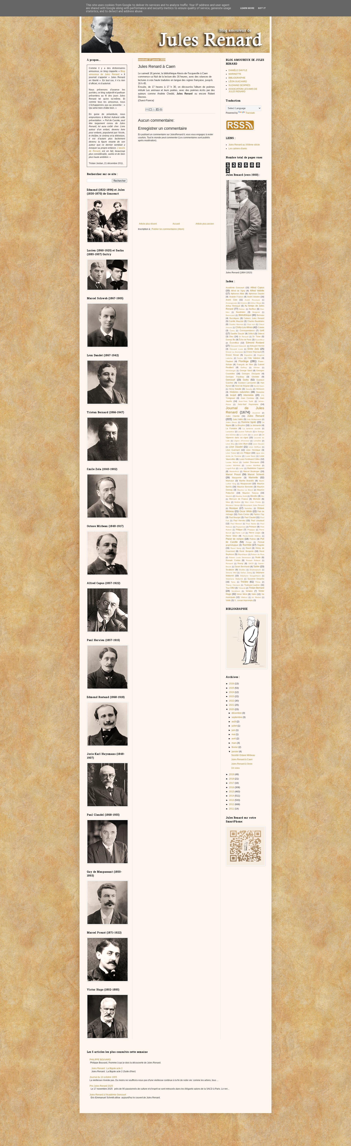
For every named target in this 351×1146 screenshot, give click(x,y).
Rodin (258, 557)
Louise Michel (232, 462)
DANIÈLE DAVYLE (238, 70)
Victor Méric (242, 594)
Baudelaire (240, 312)
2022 (232, 701)
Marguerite (236, 477)
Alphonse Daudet (256, 293)
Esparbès (248, 355)
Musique (233, 508)
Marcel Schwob (256, 474)
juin (234, 730)
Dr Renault (243, 337)
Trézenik (242, 588)
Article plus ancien (205, 224)
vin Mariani (256, 597)
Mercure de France (238, 499)
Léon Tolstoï (231, 453)
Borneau (260, 315)
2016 (232, 787)
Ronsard (229, 563)
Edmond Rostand (255, 342)
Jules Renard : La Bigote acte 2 (106, 1068)
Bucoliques (234, 318)
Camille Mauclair (236, 321)
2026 (232, 683)
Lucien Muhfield (233, 465)
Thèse (258, 582)
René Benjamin (246, 551)
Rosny (240, 563)
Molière (237, 502)
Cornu (232, 331)
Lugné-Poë (230, 468)
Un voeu (235, 768)
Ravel (248, 548)
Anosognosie (231, 303)
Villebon (244, 597)
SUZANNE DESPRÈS (239, 85)
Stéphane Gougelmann (250, 576)
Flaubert (229, 361)
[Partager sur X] (154, 109)
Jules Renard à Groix (241, 764)
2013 (232, 800)
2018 (232, 779)
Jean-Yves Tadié (246, 401)
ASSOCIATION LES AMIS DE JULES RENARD (243, 90)
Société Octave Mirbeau (243, 755)
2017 (232, 783)
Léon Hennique (253, 450)
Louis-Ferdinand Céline (249, 459)
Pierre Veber (231, 536)
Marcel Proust (233, 474)
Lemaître (257, 441)
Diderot (261, 333)
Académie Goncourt (235, 287)
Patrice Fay (259, 514)
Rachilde (247, 545)
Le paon (254, 435)
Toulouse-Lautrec (252, 585)
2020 (232, 709)
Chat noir (251, 324)
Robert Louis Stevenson (240, 557)
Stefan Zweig (246, 573)
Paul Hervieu (239, 520)
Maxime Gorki (241, 496)
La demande (255, 425)
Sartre (256, 566)
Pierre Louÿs (255, 533)
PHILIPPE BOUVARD (100, 1059)
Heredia (249, 389)
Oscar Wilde (245, 511)
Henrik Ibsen (259, 386)
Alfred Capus (257, 287)
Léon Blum (243, 444)
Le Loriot (243, 435)
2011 (232, 808)
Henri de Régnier (242, 386)
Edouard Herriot (257, 346)
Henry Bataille (235, 389)
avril (234, 738)
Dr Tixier (256, 336)
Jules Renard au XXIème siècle (244, 144)
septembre (237, 717)
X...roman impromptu (243, 600)
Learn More (247, 8)
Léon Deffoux (255, 447)
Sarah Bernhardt (242, 566)
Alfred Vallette (257, 290)
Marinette (253, 477)
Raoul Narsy (236, 548)
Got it (262, 8)
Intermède (249, 395)
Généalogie (231, 371)
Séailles (242, 570)
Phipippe (251, 530)
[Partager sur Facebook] (157, 109)
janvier (235, 751)
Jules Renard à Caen (241, 759)
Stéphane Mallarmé (234, 579)
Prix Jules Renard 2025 (101, 1086)
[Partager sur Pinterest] (161, 109)
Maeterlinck (234, 471)
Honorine (260, 392)
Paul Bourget (235, 517)
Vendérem (235, 591)
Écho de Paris (245, 340)
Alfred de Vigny (238, 291)
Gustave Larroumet (247, 383)
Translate (250, 113)
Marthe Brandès (246, 481)
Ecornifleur (259, 340)
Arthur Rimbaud (233, 306)
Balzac (242, 309)
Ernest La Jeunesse (234, 352)
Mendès (253, 496)
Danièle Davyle (237, 333)
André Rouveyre (252, 300)
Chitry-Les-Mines (244, 327)
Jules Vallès (238, 419)
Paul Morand (236, 524)
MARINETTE (235, 74)
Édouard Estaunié (238, 346)
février (235, 747)
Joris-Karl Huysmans (248, 404)
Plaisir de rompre (235, 539)
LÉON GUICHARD (238, 81)
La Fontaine (231, 428)
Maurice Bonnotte (245, 487)
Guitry (246, 380)
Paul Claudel (250, 517)
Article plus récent (148, 224)
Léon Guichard (233, 450)
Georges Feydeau (235, 377)
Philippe (239, 530)
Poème (253, 539)
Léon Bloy (230, 444)
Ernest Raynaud (253, 352)
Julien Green (231, 422)
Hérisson (260, 389)
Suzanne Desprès (256, 579)
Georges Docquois (251, 374)
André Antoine (253, 297)
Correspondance (247, 330)
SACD (251, 563)
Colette (261, 327)
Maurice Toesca (250, 493)
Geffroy (244, 367)
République (243, 554)
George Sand (246, 370)
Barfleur (252, 309)
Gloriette (255, 377)
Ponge (249, 542)
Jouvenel (256, 413)
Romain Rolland (253, 560)
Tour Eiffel (230, 588)
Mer (262, 496)
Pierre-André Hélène (252, 536)
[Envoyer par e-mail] (147, 109)
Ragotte (260, 545)
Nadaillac (248, 508)
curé (262, 330)
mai (234, 734)
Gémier (257, 367)
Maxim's (229, 496)
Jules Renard (255, 415)
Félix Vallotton (254, 358)
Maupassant (245, 483)
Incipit (233, 395)
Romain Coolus (233, 560)
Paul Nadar (251, 524)
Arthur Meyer (255, 303)
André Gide (231, 300)
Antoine (243, 303)
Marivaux (230, 481)
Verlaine (249, 591)
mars (234, 743)
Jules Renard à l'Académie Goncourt (108, 1094)
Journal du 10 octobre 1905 (103, 1077)
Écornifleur (234, 343)
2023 (232, 696)
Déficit (251, 333)
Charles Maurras (236, 324)
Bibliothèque (245, 315)
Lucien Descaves (251, 462)
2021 (232, 705)
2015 (232, 791)
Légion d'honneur (241, 441)
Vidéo (253, 594)
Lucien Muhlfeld (253, 465)
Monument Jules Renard (253, 505)
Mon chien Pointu (253, 502)
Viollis (228, 600)
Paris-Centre (243, 514)
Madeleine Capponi (255, 468)
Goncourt (230, 380)
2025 (232, 688)
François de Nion (245, 364)
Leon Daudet (258, 444)
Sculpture (230, 570)
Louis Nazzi (250, 456)
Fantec (240, 358)
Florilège (244, 361)
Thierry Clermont (233, 585)
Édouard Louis (236, 349)
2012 (232, 804)
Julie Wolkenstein (254, 419)
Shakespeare (255, 570)
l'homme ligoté (248, 422)
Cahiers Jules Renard (254, 318)
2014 (232, 796)
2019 (232, 774)
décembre (237, 713)
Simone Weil (231, 573)
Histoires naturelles (240, 392)
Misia (228, 502)
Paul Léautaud (257, 520)
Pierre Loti (240, 533)
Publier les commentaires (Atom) (168, 229)
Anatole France (236, 297)
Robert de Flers (257, 554)
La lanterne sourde (252, 428)
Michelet (256, 499)
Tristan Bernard (256, 588)
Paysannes (241, 527)
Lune (241, 468)
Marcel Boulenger (251, 471)
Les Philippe (245, 453)
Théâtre (244, 582)
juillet (234, 726)
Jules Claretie (232, 416)
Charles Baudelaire (255, 321)
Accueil (176, 224)
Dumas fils (230, 340)
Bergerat (256, 312)
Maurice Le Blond (245, 490)
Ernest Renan (232, 355)
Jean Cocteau (247, 398)
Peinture (252, 527)
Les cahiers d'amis (238, 148)
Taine (233, 582)
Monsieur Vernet (233, 505)
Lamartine (230, 432)
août (234, 721)
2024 (232, 692)
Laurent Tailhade (245, 432)
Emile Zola (253, 349)
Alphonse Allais (237, 293)
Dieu (231, 336)
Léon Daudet (236, 447)
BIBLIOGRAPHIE (237, 78)
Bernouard (230, 315)
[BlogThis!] (150, 109)
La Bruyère (240, 425)
